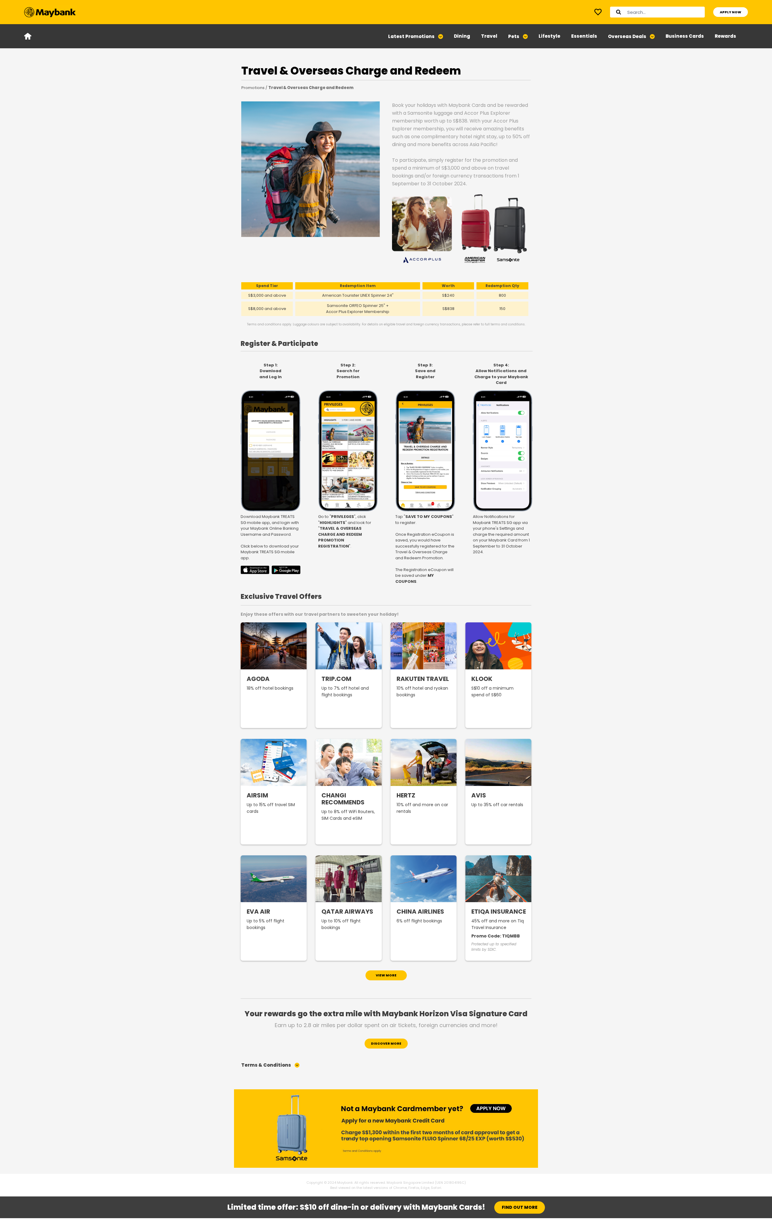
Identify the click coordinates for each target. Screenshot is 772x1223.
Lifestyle (549, 36)
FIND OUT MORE (519, 1207)
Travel (489, 36)
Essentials (584, 36)
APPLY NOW (730, 12)
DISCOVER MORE (386, 1043)
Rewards (725, 36)
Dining (462, 36)
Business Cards (685, 36)
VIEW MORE (386, 975)
